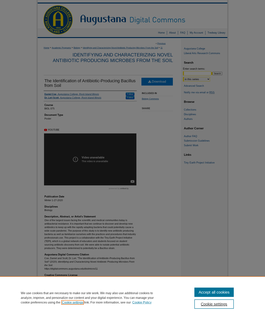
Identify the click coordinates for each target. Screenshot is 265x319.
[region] (132, 297)
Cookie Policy (142, 302)
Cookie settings (72, 302)
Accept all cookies (214, 292)
